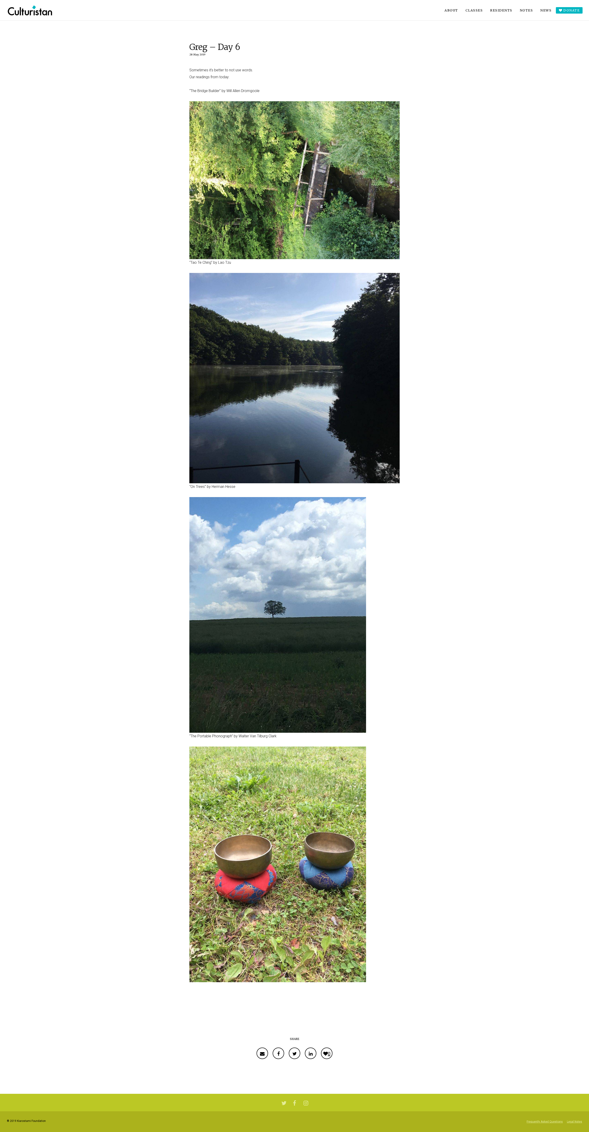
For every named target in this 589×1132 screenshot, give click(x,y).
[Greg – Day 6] (262, 1053)
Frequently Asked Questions (545, 1121)
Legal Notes (574, 1121)
